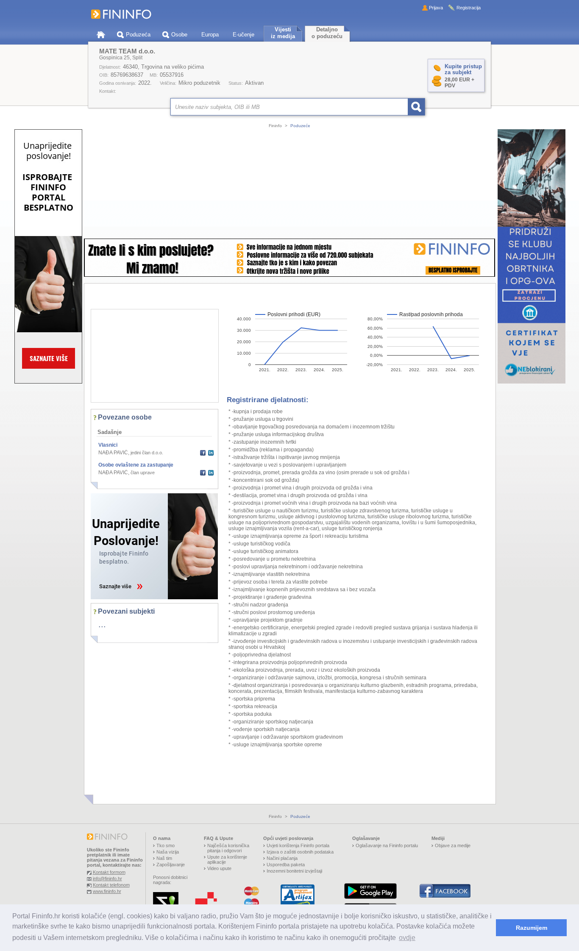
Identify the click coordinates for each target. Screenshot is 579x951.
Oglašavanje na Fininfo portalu (387, 845)
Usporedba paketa (286, 864)
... (102, 624)
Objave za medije (452, 845)
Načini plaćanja (282, 858)
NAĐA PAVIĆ (113, 453)
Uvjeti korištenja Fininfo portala (298, 845)
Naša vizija (167, 851)
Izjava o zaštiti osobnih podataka (300, 851)
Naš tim (164, 858)
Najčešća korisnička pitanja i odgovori (228, 848)
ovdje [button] (407, 937)
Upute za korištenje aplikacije (227, 859)
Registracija (469, 7)
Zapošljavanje (170, 864)
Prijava (436, 7)
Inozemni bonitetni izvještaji (294, 870)
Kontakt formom (109, 872)
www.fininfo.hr (107, 891)
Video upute (219, 868)
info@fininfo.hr (107, 878)
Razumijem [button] (531, 927)
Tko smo (165, 845)
